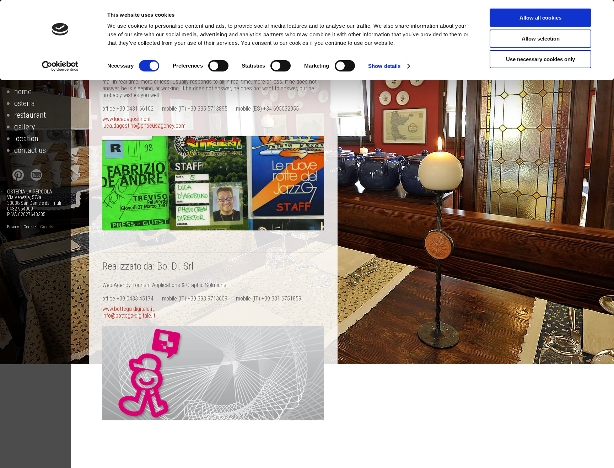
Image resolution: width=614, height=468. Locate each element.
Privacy (13, 226)
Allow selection (541, 39)
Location (26, 138)
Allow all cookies (540, 18)
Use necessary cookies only (540, 59)
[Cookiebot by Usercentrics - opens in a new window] (60, 66)
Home (23, 91)
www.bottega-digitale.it (128, 308)
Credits (46, 226)
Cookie (29, 226)
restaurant (30, 115)
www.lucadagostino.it (126, 119)
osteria (24, 103)
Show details (384, 66)
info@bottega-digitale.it (128, 315)
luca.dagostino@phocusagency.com (143, 125)
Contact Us (30, 150)
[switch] (218, 65)
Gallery (24, 126)
